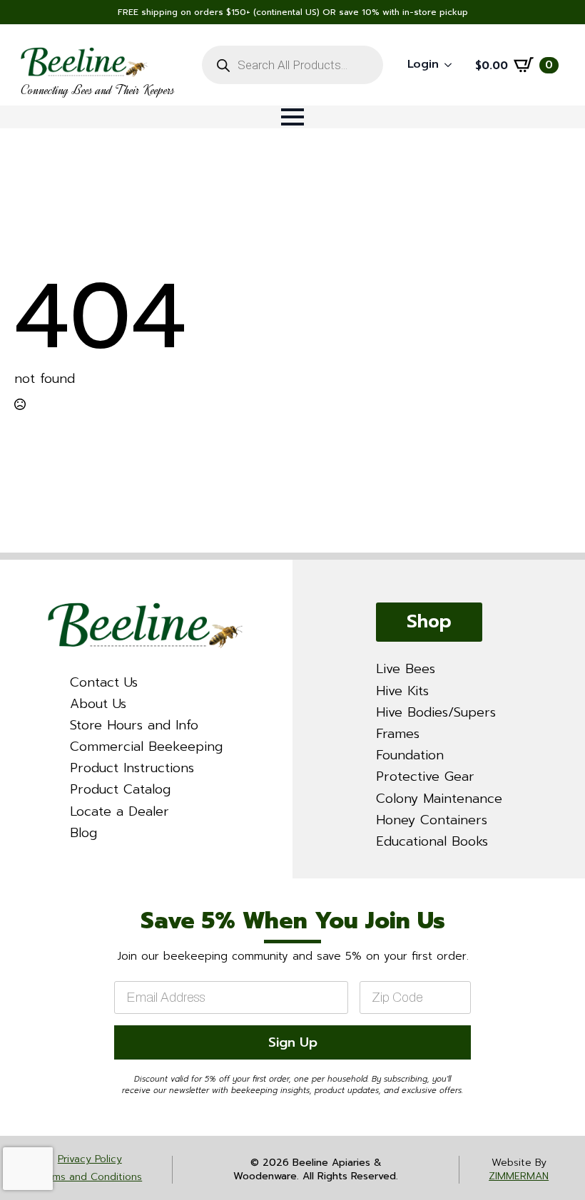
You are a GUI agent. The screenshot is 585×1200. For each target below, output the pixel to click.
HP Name (18, 891)
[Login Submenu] (452, 65)
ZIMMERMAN (519, 1176)
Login (423, 64)
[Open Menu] (292, 117)
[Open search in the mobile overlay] (292, 65)
